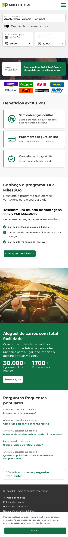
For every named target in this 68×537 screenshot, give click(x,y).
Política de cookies (41, 523)
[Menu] (63, 5)
